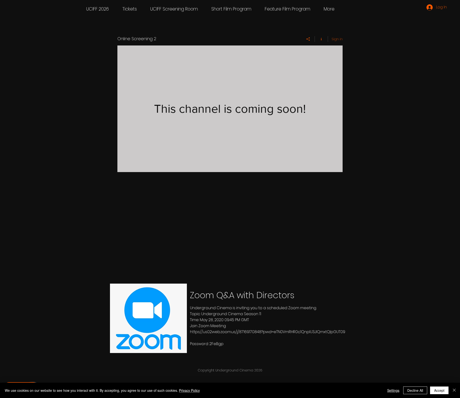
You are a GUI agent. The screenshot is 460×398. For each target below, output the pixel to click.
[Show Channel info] (321, 39)
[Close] (454, 390)
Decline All (415, 390)
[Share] (308, 39)
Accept (439, 390)
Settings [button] (393, 390)
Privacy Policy (189, 390)
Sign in (337, 39)
